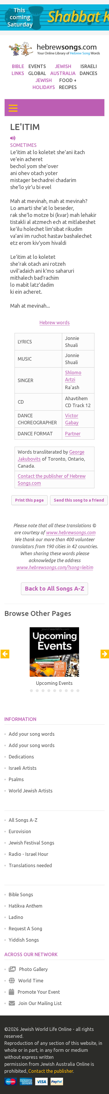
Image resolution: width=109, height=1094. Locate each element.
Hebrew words (55, 322)
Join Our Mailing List (38, 1003)
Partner (73, 433)
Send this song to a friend (79, 500)
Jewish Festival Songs (31, 842)
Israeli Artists (23, 768)
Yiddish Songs (24, 939)
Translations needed (30, 865)
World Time (29, 980)
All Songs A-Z (23, 820)
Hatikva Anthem (25, 905)
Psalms (16, 779)
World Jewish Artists (31, 790)
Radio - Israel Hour (28, 854)
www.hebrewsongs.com (70, 532)
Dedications (21, 756)
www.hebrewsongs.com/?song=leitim (54, 567)
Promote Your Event (37, 992)
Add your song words (32, 734)
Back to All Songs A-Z (54, 588)
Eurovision (20, 831)
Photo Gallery (32, 969)
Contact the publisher (50, 1071)
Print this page (29, 500)
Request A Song (25, 928)
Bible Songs (21, 894)
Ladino (16, 917)
